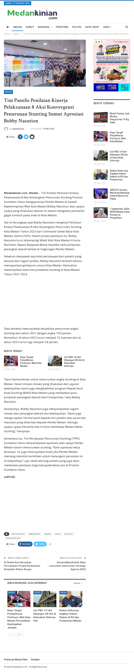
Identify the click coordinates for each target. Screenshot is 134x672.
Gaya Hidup (92, 27)
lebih (106, 27)
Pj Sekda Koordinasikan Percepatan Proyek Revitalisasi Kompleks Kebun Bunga (22, 566)
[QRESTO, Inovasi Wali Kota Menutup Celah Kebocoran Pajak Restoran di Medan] (101, 193)
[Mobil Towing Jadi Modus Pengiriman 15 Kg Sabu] (101, 117)
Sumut (30, 27)
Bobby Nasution (35, 534)
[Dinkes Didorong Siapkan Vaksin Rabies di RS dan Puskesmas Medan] (70, 599)
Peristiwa (62, 27)
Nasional (44, 27)
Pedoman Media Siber (16, 659)
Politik (76, 27)
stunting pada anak (13, 538)
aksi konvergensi (18, 534)
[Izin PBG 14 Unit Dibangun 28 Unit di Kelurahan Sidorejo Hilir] (55, 361)
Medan (17, 27)
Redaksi (35, 659)
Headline (47, 534)
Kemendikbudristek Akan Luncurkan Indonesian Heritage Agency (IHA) (67, 566)
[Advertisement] (45, 166)
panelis (58, 534)
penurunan (69, 534)
